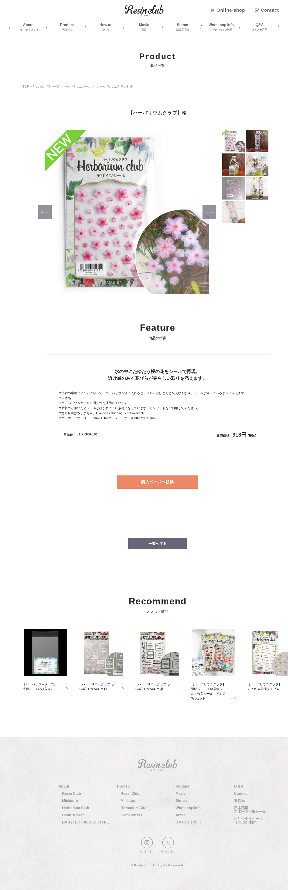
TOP (25, 86)
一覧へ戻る (157, 544)
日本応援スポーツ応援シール (250, 809)
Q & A (239, 786)
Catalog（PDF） (189, 822)
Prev (45, 212)
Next (209, 212)
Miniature (70, 801)
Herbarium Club (75, 808)
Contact (241, 793)
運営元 (239, 801)
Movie (181, 793)
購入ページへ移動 (157, 482)
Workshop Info (188, 808)
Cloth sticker (73, 815)
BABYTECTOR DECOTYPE (85, 822)
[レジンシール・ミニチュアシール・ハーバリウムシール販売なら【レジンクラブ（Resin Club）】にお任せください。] (144, 10)
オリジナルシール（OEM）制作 (248, 820)
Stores (181, 801)
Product (182, 786)
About (63, 786)
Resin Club (71, 793)
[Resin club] (147, 842)
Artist (180, 815)
